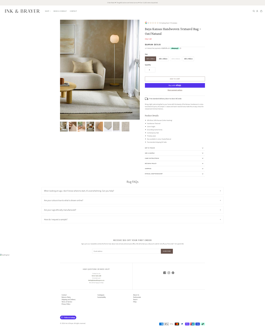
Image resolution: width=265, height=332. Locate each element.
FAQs (135, 302)
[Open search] (254, 11)
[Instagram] (169, 273)
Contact (73, 11)
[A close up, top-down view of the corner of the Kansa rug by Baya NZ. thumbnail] (117, 126)
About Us (136, 295)
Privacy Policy (66, 304)
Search (135, 299)
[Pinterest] (173, 273)
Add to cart (175, 79)
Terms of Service (67, 302)
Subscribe (167, 251)
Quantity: (148, 65)
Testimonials (137, 297)
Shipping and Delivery (68, 299)
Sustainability (101, 297)
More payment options (175, 90)
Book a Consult (60, 11)
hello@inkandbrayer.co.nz (96, 280)
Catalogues (100, 295)
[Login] (257, 11)
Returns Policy (66, 297)
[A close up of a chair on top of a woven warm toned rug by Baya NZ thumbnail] (73, 126)
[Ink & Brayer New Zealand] (22, 11)
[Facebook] (164, 273)
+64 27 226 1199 (96, 276)
